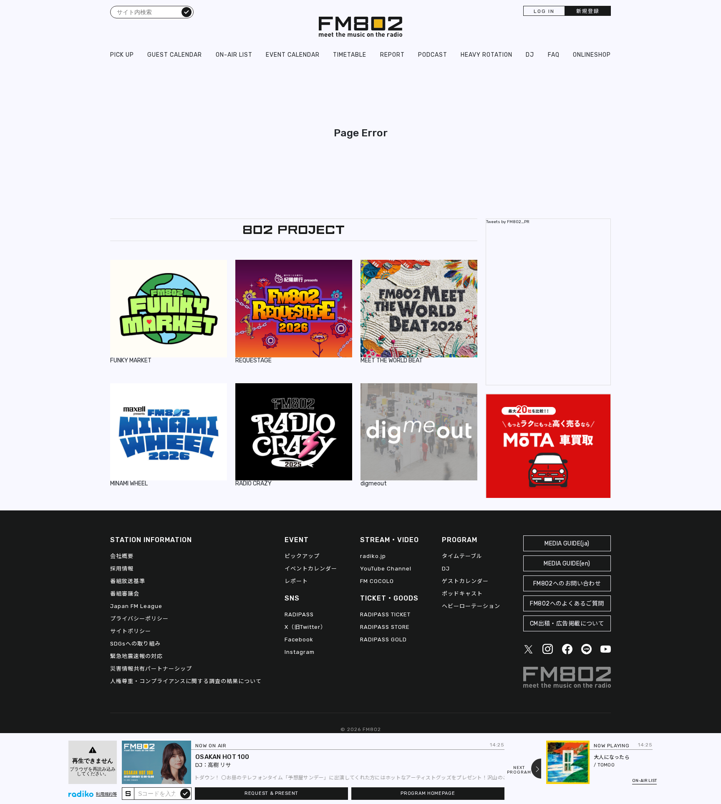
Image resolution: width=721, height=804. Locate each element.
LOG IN (544, 11)
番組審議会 (124, 593)
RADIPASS (299, 614)
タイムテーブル (462, 556)
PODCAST (432, 54)
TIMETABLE (349, 54)
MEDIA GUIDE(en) (567, 563)
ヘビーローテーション (471, 606)
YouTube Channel (385, 568)
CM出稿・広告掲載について (567, 623)
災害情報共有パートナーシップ (151, 669)
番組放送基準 (127, 581)
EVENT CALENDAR (293, 54)
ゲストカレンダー (465, 581)
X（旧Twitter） (305, 627)
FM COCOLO (377, 581)
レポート (296, 581)
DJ (530, 54)
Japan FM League (136, 606)
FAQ (554, 54)
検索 (186, 11)
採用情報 (122, 568)
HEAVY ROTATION (486, 54)
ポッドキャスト (462, 593)
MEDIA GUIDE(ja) (567, 543)
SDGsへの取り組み (135, 644)
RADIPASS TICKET (385, 614)
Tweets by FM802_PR (507, 221)
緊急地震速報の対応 (136, 656)
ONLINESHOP (592, 54)
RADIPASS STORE (385, 627)
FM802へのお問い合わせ (567, 583)
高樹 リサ (219, 765)
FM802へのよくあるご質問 (567, 603)
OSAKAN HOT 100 (222, 757)
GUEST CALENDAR (174, 54)
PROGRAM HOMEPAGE (428, 793)
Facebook (299, 639)
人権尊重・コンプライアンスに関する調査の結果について (186, 681)
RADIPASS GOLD (383, 639)
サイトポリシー (130, 631)
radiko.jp (373, 556)
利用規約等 (106, 794)
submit (185, 793)
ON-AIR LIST (234, 54)
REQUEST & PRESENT (271, 793)
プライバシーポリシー (139, 619)
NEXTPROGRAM (519, 770)
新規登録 (588, 11)
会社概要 (122, 556)
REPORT (392, 54)
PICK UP (122, 54)
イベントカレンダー (311, 568)
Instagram (300, 652)
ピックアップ (302, 556)
